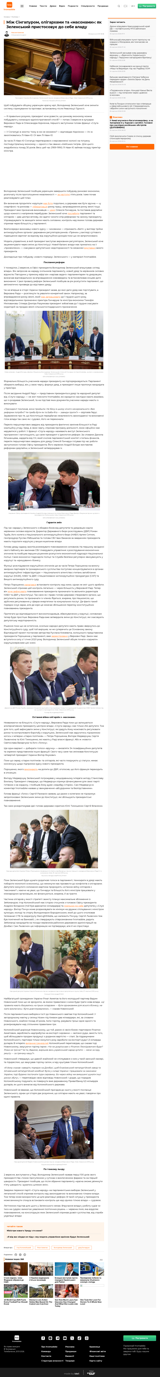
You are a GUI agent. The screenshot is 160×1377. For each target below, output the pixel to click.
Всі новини (132, 147)
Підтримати (149, 6)
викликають (31, 769)
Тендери (69, 1361)
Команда (46, 1351)
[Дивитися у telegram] (57, 1338)
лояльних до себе (74, 906)
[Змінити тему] (125, 6)
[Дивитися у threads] (86, 1338)
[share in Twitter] (20, 1254)
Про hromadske (49, 1347)
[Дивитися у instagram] (50, 1338)
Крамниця (94, 1347)
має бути (48, 203)
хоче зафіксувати (17, 591)
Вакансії (69, 1356)
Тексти (43, 6)
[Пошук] (119, 6)
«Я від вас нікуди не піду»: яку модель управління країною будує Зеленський (48, 1237)
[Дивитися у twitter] (72, 1338)
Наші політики (97, 1356)
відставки (90, 248)
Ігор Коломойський (24, 1248)
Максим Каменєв (17, 32)
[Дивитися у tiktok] (79, 1338)
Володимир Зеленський (63, 1248)
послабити (73, 213)
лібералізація (40, 206)
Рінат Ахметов (42, 1248)
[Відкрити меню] (22, 6)
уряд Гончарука (83, 1248)
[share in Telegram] (24, 1254)
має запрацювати (51, 297)
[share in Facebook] (16, 1254)
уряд (52, 210)
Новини (33, 6)
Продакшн (102, 6)
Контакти (46, 1356)
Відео (62, 6)
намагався (30, 584)
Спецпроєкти (88, 6)
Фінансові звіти (97, 1351)
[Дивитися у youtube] (65, 1338)
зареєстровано (59, 636)
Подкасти (73, 6)
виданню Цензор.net (37, 1043)
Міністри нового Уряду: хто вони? (24, 1231)
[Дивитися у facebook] (43, 1338)
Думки (53, 6)
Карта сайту (95, 1361)
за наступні (64, 194)
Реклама (69, 1347)
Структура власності (52, 1361)
